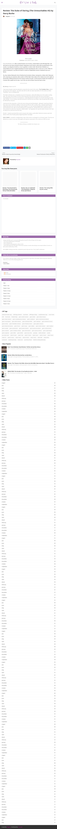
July (28, 385)
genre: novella (5, 328)
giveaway (35, 333)
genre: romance (5, 330)
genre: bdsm (32, 317)
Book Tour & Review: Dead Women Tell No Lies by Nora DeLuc (24, 347)
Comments (8, 274)
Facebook (5, 262)
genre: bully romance (41, 317)
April (28, 393)
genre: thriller (20, 333)
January (28, 401)
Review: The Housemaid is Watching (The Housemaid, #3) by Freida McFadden (10, 189)
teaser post (20, 339)
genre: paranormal (14, 328)
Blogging (8, 827)
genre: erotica (5, 323)
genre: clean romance (6, 319)
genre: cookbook (31, 319)
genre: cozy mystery (6, 321)
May (28, 390)
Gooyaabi (20, 827)
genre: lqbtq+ (31, 326)
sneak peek (4, 339)
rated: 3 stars (7, 293)
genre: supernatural (47, 330)
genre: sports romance (37, 330)
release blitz (46, 337)
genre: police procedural (35, 328)
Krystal (8, 16)
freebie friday (14, 317)
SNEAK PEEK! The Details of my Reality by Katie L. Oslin (22, 371)
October (28, 408)
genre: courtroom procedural (42, 319)
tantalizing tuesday (12, 339)
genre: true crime (28, 333)
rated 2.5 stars (13, 335)
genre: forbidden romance (15, 323)
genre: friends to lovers (27, 323)
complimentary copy (43, 314)
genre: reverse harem (46, 328)
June (28, 388)
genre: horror (17, 326)
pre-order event (5, 335)
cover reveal (51, 314)
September (28, 411)
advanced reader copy (7, 314)
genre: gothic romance (38, 323)
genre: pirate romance (23, 328)
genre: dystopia (37, 321)
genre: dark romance (16, 321)
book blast (25, 314)
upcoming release (28, 339)
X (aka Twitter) (6, 263)
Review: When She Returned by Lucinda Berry (20, 355)
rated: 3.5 (4, 337)
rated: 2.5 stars (7, 290)
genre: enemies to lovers (47, 321)
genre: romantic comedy (15, 330)
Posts (6, 272)
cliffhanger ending (33, 314)
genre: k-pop (24, 326)
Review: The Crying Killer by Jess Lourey (46, 188)
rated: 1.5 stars (28, 335)
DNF (4, 283)
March (28, 396)
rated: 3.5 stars (7, 296)
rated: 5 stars (7, 303)
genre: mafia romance (40, 326)
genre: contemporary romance (19, 319)
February (28, 398)
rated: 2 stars (7, 288)
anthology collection (17, 314)
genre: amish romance (23, 317)
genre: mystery (50, 326)
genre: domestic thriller (27, 321)
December (28, 403)
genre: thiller (13, 333)
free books (7, 317)
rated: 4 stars (7, 298)
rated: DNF (40, 337)
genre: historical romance (7, 326)
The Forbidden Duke (44, 89)
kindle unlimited (42, 333)
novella (48, 333)
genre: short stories (26, 330)
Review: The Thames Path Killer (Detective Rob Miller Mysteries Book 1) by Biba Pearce (31, 363)
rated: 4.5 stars (7, 301)
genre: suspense (5, 333)
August (28, 383)
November (28, 406)
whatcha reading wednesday (39, 339)
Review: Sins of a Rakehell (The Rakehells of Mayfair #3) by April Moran (28, 189)
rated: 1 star (6, 285)
